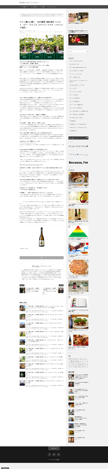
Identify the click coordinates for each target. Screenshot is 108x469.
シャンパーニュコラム (75, 73)
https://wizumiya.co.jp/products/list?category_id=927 (31, 164)
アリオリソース (84, 358)
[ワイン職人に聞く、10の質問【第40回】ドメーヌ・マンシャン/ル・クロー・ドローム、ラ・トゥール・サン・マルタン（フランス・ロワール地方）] (22, 308)
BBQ (76, 367)
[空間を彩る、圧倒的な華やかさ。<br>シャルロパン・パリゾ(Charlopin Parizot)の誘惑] (71, 426)
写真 (54, 31)
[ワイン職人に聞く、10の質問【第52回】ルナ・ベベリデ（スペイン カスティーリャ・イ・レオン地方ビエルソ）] (22, 342)
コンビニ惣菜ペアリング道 (76, 70)
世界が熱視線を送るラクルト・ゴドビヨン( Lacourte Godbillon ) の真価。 (81, 418)
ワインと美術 (73, 94)
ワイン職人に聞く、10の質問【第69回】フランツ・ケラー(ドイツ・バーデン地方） (44, 357)
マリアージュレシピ (75, 91)
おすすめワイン (74, 64)
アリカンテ (76, 364)
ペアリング (42, 31)
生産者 (59, 31)
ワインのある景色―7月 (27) (80, 430)
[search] (87, 51)
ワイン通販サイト (24, 6)
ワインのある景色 (74, 98)
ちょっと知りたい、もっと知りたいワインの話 (77, 240)
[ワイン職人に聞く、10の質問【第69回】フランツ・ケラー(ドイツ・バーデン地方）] (22, 359)
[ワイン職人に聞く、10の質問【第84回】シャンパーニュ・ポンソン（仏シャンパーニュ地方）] (61, 290)
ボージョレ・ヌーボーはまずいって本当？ (76, 292)
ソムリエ (34, 31)
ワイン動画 (42, 6)
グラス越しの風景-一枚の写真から (77, 67)
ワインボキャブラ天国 (75, 107)
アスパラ (71, 359)
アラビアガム (79, 363)
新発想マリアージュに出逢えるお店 (78, 124)
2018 (80, 367)
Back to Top (54, 448)
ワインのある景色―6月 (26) (80, 437)
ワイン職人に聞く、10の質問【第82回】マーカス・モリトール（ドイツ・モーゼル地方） (33, 290)
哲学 (56, 31)
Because (71, 358)
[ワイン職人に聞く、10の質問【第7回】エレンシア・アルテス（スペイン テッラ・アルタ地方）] (22, 325)
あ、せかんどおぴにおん (76, 60)
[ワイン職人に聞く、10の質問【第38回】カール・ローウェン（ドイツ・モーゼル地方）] (22, 374)
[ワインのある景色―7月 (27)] (71, 433)
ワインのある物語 (74, 101)
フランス (37, 31)
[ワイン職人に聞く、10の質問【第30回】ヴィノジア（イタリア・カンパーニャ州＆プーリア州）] (22, 366)
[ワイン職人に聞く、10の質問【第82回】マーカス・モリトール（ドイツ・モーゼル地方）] (22, 290)
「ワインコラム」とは (51, 6)
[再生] (70, 44)
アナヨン (77, 359)
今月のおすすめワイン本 (76, 117)
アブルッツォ (83, 361)
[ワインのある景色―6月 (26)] (71, 440)
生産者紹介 (73, 130)
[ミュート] (84, 44)
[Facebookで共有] (42, 257)
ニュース (72, 88)
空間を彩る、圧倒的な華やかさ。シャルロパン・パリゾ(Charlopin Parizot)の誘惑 (81, 425)
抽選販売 (72, 120)
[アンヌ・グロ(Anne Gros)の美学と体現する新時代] (71, 384)
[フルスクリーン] (86, 44)
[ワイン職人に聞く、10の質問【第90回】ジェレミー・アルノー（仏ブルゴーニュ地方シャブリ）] (22, 333)
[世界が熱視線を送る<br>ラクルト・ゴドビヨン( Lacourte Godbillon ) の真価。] (71, 419)
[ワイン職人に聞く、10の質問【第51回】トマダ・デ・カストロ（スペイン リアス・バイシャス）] (22, 317)
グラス (27, 31)
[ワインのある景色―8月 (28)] (71, 412)
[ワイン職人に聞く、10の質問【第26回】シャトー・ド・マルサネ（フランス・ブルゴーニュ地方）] (22, 350)
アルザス (82, 359)
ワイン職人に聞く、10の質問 (31, 30)
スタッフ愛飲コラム (75, 77)
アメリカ (76, 361)
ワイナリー (51, 31)
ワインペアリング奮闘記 (76, 104)
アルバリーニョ (23, 31)
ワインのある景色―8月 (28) (80, 409)
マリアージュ (46, 31)
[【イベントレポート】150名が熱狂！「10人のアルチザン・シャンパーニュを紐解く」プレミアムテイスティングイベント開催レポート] (71, 377)
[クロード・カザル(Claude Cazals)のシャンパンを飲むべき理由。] (71, 398)
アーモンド (79, 365)
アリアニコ (77, 358)
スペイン (30, 31)
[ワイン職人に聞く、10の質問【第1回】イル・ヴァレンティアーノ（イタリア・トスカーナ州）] (22, 383)
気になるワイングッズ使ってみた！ (78, 127)
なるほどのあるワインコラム (76, 85)
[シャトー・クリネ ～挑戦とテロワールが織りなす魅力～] (71, 405)
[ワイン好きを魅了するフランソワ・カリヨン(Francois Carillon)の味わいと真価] (71, 391)
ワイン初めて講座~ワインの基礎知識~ (78, 111)
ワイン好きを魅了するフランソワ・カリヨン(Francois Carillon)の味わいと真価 (81, 390)
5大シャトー (83, 364)
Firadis (57, 459)
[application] (78, 39)
